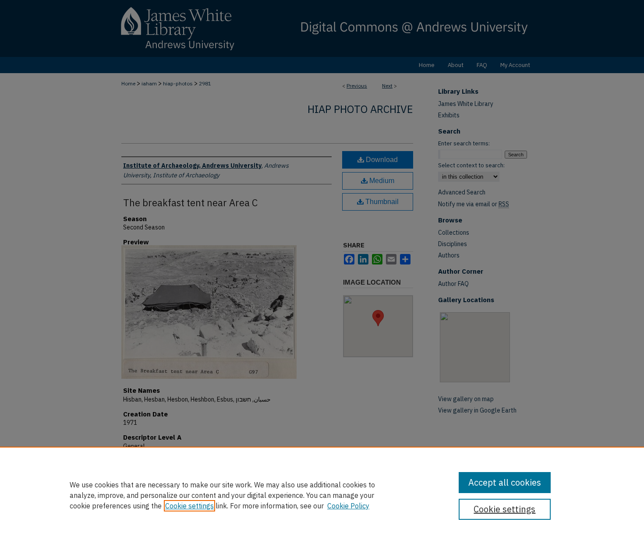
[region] (322, 495)
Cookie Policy (348, 505)
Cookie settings (189, 505)
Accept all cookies (504, 482)
